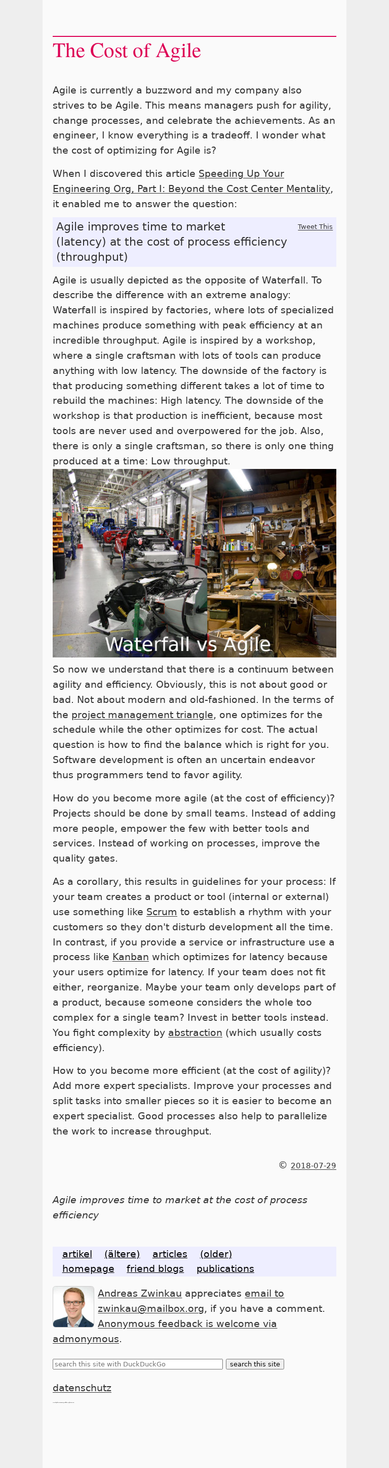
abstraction (195, 1032)
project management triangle (142, 714)
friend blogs (155, 1268)
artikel (77, 1254)
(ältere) (122, 1254)
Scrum (161, 912)
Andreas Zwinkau (140, 1293)
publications (225, 1268)
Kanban (130, 957)
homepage (88, 1268)
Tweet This (315, 226)
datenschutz (82, 1388)
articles (169, 1254)
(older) (216, 1254)
